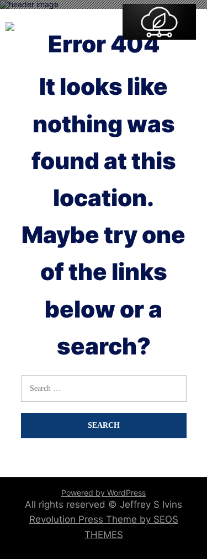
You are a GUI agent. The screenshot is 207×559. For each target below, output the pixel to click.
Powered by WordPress (103, 492)
